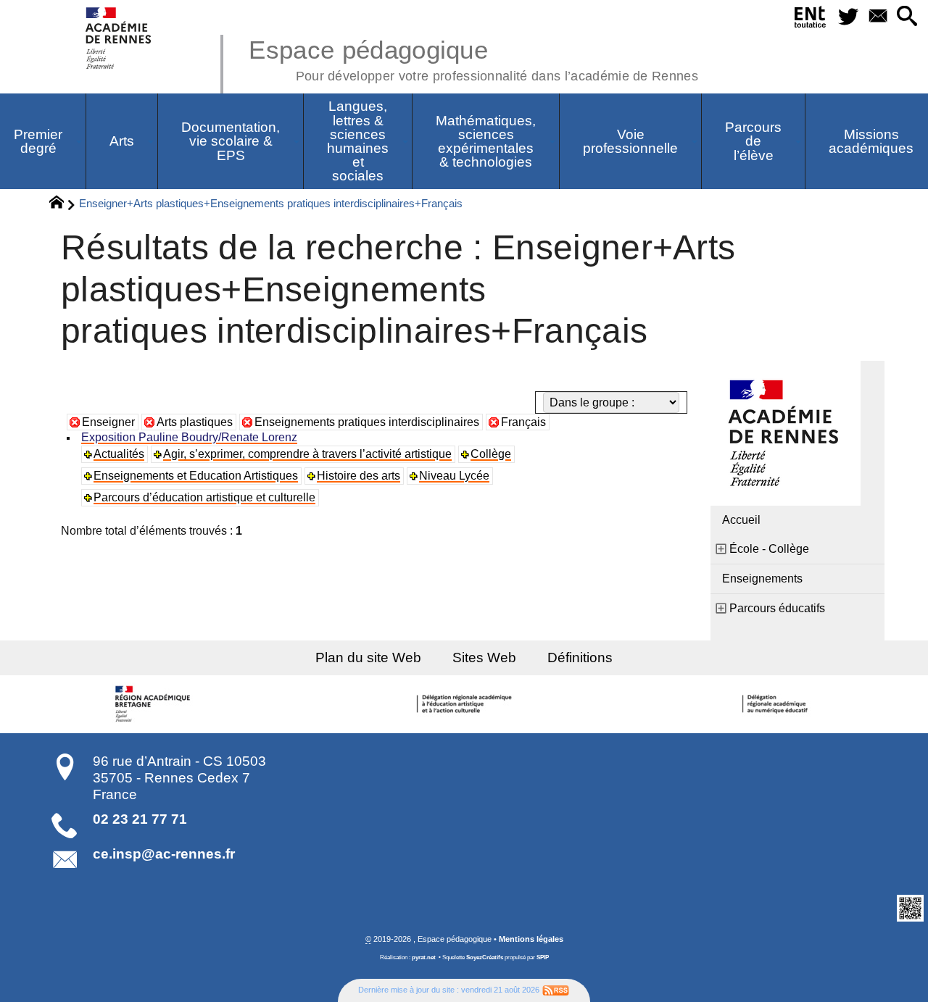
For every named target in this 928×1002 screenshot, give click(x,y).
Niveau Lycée (454, 475)
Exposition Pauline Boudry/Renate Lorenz (189, 437)
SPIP (542, 957)
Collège (491, 454)
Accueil (741, 520)
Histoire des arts (358, 475)
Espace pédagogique (473, 58)
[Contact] (877, 17)
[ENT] (810, 19)
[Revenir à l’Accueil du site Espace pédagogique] (119, 38)
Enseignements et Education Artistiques (196, 475)
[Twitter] (848, 17)
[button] (907, 17)
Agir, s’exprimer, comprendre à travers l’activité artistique (307, 454)
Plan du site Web (368, 657)
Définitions (580, 657)
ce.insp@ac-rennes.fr (164, 853)
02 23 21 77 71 (140, 819)
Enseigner (108, 422)
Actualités (119, 454)
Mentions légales (531, 939)
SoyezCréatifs (484, 957)
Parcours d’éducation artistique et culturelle (204, 497)
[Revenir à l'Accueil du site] (62, 204)
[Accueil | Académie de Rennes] (154, 704)
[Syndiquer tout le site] (556, 989)
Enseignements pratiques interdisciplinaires (366, 422)
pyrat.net (424, 957)
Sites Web (484, 657)
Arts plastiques (195, 422)
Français (523, 422)
